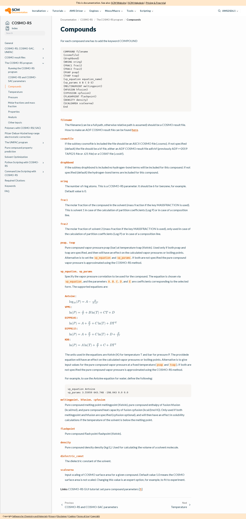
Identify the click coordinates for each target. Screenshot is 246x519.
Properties (14, 111)
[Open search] (219, 10)
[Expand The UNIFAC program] (43, 143)
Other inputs (15, 122)
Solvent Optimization (16, 156)
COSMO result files (15, 57)
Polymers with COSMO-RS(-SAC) (23, 127)
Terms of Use (83, 516)
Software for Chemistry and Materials (30, 516)
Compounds (14, 86)
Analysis (12, 117)
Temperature (15, 91)
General (9, 43)
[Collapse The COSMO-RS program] (43, 63)
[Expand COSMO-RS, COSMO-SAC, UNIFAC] (43, 49)
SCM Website (118, 2)
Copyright (95, 516)
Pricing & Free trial (156, 2)
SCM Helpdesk (136, 2)
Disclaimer (62, 516)
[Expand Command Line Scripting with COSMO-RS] (43, 171)
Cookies (72, 516)
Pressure (13, 97)
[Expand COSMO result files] (43, 58)
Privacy (52, 516)
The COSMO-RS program (18, 62)
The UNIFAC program (16, 142)
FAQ (7, 191)
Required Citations (15, 180)
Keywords (10, 185)
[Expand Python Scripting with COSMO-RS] (43, 162)
